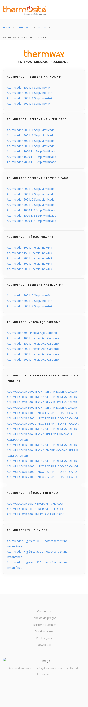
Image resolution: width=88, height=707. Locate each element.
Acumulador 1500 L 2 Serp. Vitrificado (31, 215)
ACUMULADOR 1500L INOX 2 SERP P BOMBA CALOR (43, 472)
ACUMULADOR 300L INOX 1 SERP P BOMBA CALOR (42, 397)
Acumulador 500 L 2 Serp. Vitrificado (31, 199)
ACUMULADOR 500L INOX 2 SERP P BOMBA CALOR (42, 445)
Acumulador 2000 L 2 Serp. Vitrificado (31, 221)
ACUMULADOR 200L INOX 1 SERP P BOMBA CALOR (42, 391)
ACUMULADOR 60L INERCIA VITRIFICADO (35, 503)
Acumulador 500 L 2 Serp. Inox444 (29, 306)
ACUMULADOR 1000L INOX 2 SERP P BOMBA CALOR (43, 466)
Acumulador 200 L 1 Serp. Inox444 (29, 93)
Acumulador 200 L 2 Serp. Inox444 (29, 295)
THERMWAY (24, 27)
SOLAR (42, 27)
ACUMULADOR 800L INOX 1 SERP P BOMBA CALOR (42, 407)
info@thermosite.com (49, 668)
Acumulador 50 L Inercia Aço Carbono (32, 333)
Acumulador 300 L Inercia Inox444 (29, 263)
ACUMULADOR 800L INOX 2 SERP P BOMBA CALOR (42, 461)
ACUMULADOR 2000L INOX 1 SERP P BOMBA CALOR (43, 424)
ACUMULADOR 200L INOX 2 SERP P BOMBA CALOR (42, 429)
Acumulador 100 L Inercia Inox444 (29, 247)
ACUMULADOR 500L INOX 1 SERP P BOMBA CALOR (42, 402)
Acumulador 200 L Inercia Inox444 (29, 258)
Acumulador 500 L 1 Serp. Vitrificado (31, 141)
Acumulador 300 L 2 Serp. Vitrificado (31, 194)
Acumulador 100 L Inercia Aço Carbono (33, 338)
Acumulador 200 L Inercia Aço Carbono (33, 349)
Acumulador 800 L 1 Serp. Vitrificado (31, 146)
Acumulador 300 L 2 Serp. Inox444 (29, 301)
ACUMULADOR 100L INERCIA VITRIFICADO (36, 514)
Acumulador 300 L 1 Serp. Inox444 (29, 98)
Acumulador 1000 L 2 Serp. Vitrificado (31, 210)
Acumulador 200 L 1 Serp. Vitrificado (31, 130)
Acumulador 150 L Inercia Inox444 (29, 253)
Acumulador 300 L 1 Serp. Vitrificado (31, 135)
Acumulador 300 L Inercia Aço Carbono (33, 354)
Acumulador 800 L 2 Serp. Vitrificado (31, 205)
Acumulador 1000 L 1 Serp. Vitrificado (31, 151)
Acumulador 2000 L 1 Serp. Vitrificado (31, 162)
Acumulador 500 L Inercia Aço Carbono (33, 359)
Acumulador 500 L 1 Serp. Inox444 (29, 103)
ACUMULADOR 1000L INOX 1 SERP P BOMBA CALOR (43, 413)
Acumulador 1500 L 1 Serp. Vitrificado (31, 157)
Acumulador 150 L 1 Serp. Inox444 (29, 87)
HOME (6, 27)
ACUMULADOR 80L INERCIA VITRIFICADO (35, 509)
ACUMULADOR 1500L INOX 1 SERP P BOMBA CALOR (43, 418)
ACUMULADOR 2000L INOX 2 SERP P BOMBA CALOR (43, 477)
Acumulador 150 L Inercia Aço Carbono (33, 343)
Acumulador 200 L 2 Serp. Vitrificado (31, 189)
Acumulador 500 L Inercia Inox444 (29, 269)
